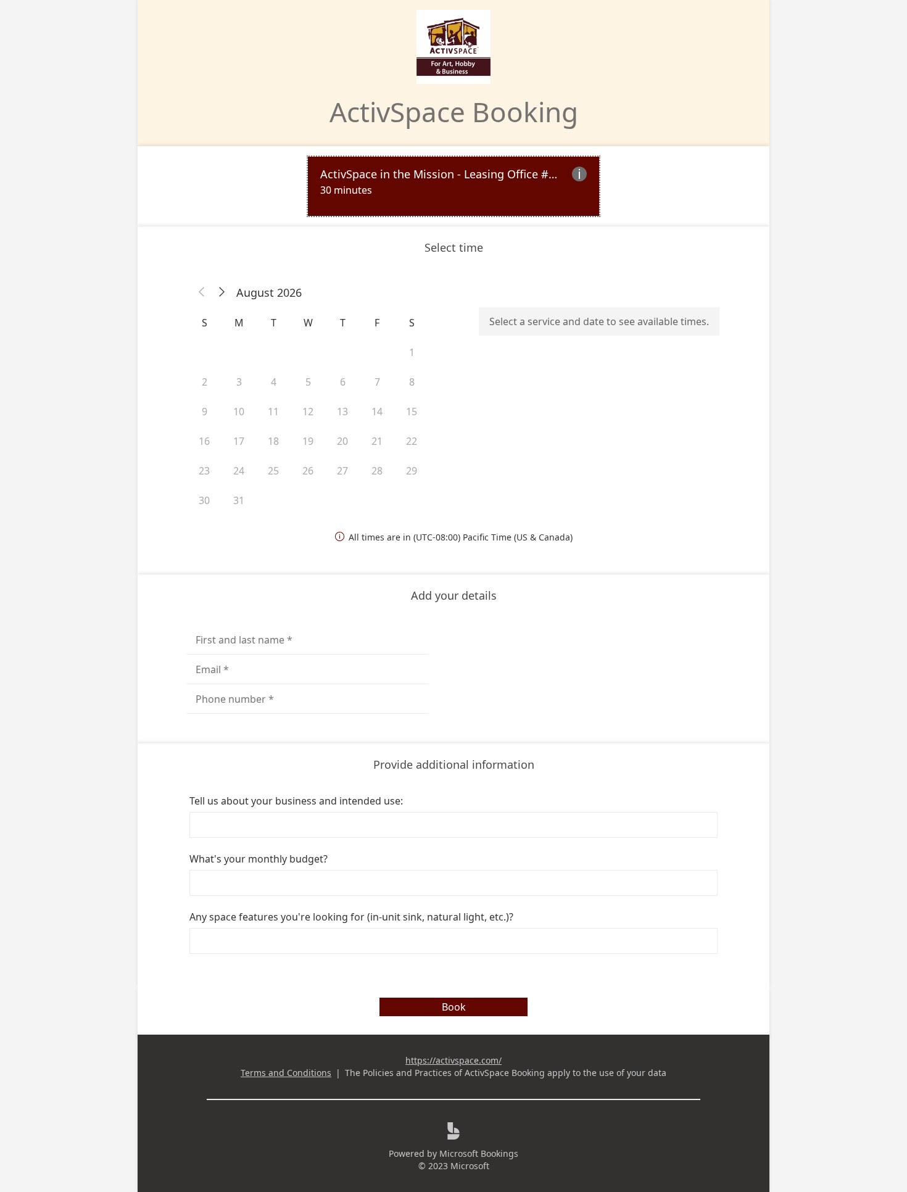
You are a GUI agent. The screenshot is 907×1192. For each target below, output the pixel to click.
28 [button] (377, 471)
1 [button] (412, 352)
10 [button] (238, 411)
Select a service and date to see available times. (599, 321)
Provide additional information (453, 764)
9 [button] (204, 411)
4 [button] (273, 382)
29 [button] (411, 471)
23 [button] (204, 471)
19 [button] (307, 441)
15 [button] (411, 411)
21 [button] (377, 441)
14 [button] (377, 411)
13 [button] (342, 411)
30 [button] (204, 500)
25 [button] (273, 471)
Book (454, 1007)
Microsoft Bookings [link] (478, 1153)
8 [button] (412, 382)
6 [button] (343, 382)
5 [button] (308, 382)
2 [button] (204, 382)
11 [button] (273, 411)
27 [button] (342, 471)
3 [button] (239, 382)
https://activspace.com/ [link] (453, 1060)
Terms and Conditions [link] (286, 1072)
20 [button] (342, 441)
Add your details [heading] (454, 595)
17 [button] (238, 441)
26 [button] (307, 471)
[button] (202, 292)
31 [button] (238, 500)
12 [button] (307, 411)
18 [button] (273, 441)
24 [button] (238, 471)
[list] (453, 186)
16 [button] (204, 441)
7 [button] (377, 382)
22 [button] (411, 441)
